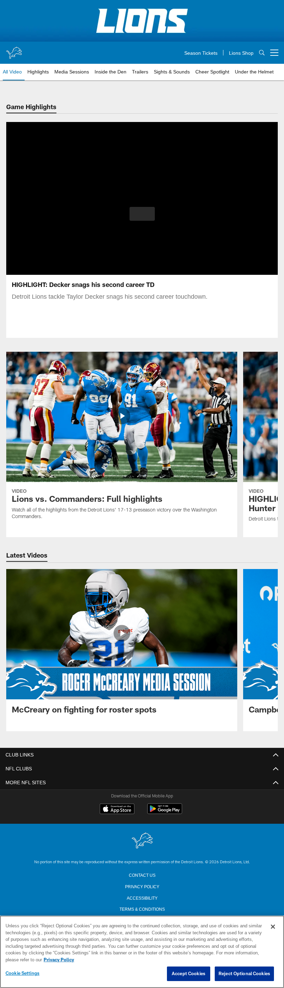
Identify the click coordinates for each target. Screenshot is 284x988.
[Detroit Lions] (142, 841)
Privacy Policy (142, 886)
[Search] (262, 53)
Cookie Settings (22, 973)
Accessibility (142, 897)
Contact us (142, 874)
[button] (142, 214)
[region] (142, 952)
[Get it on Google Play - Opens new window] (165, 812)
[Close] (273, 927)
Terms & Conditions (142, 908)
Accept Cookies (188, 974)
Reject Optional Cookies (244, 974)
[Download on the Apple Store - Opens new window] (117, 809)
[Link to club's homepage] (14, 49)
